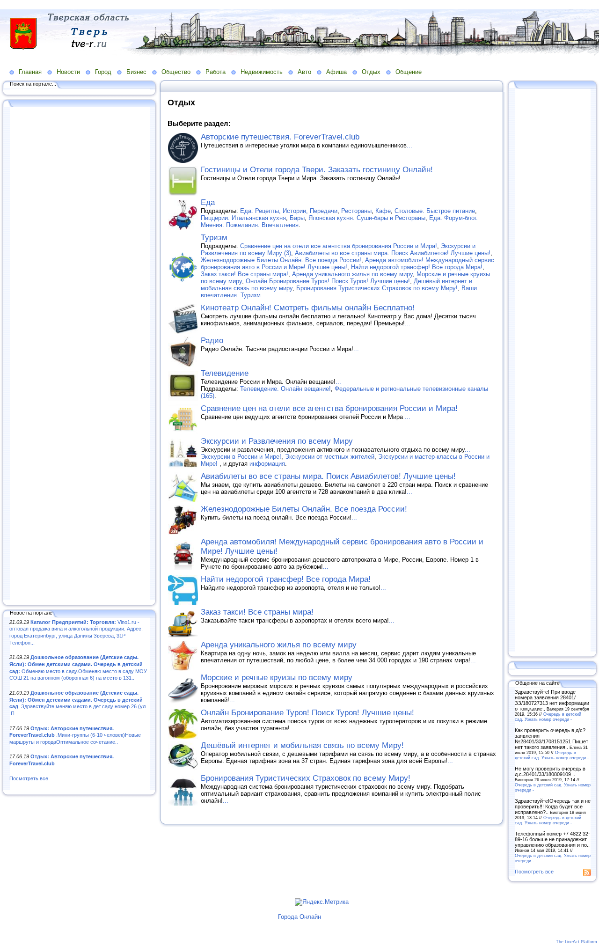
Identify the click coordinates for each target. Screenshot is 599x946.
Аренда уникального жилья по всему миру (352, 274)
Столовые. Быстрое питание (434, 210)
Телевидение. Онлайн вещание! (285, 388)
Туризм (214, 237)
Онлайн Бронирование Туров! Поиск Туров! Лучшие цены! (328, 281)
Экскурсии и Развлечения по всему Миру (277, 441)
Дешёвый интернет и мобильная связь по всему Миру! (302, 745)
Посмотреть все (28, 778)
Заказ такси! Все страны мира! (244, 274)
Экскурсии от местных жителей (329, 456)
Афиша (336, 71)
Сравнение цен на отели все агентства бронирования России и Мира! (338, 245)
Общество (175, 71)
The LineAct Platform (576, 941)
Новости (68, 71)
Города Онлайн (299, 916)
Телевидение (224, 373)
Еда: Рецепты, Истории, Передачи (288, 210)
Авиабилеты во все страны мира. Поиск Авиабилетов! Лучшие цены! (392, 253)
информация (267, 463)
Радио (212, 340)
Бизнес (136, 71)
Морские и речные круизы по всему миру (276, 677)
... (409, 145)
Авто (304, 71)
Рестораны (356, 210)
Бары (297, 217)
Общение (408, 71)
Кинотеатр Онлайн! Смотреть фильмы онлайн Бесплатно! (308, 307)
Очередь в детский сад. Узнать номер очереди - (548, 716)
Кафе (383, 210)
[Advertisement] (79, 354)
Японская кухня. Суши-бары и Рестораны (366, 217)
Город (103, 71)
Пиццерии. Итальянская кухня (243, 217)
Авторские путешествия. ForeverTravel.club (280, 136)
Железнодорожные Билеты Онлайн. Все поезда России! (281, 260)
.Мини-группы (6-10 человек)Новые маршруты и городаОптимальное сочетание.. (75, 735)
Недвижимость (262, 71)
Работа (215, 71)
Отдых (371, 71)
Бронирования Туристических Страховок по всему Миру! (377, 288)
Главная (30, 71)
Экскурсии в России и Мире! (241, 456)
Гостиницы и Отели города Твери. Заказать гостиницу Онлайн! (317, 169)
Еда (208, 202)
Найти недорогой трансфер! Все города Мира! (416, 267)
